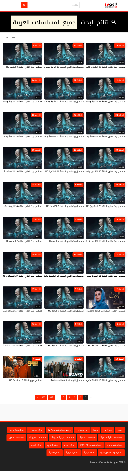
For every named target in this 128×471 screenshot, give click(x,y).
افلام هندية (54, 452)
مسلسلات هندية (87, 437)
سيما (95, 430)
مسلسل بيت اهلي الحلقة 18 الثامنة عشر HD (104, 380)
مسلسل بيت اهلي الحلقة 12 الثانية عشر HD (104, 241)
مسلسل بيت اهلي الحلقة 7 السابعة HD (23, 241)
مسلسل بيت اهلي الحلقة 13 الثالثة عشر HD (63, 67)
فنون (120, 430)
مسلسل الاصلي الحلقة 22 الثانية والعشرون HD (103, 311)
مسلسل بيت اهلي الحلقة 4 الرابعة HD (66, 241)
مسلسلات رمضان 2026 (90, 445)
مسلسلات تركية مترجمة (63, 437)
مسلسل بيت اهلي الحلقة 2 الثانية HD (66, 346)
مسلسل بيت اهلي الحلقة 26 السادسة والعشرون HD (100, 136)
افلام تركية (89, 452)
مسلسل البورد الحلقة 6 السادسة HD (67, 380)
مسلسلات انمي (16, 437)
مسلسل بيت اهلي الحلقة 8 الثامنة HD (24, 67)
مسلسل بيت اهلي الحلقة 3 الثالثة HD (66, 311)
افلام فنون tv (36, 430)
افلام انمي (36, 445)
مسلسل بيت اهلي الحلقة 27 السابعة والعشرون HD (59, 136)
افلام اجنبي (52, 445)
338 (43, 397)
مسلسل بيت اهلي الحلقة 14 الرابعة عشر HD (21, 206)
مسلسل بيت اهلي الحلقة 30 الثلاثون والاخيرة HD (102, 171)
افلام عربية (69, 445)
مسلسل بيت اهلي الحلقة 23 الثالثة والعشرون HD (102, 67)
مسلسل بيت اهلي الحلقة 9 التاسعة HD (106, 346)
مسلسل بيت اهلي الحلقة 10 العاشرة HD (64, 171)
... (58, 397)
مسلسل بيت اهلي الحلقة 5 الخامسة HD (65, 206)
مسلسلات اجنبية (114, 445)
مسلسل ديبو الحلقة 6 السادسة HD (25, 380)
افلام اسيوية (72, 452)
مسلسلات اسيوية (37, 437)
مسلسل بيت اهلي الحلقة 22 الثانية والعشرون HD (60, 102)
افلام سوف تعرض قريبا (111, 452)
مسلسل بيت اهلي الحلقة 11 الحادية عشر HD (104, 276)
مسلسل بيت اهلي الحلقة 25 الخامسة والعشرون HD (59, 276)
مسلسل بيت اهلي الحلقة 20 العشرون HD (105, 206)
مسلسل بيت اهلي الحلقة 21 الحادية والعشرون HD (101, 102)
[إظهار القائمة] (121, 5)
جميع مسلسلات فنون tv (59, 430)
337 (51, 397)
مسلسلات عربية (17, 430)
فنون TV (108, 430)
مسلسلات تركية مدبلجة (111, 437)
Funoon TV (81, 430)
